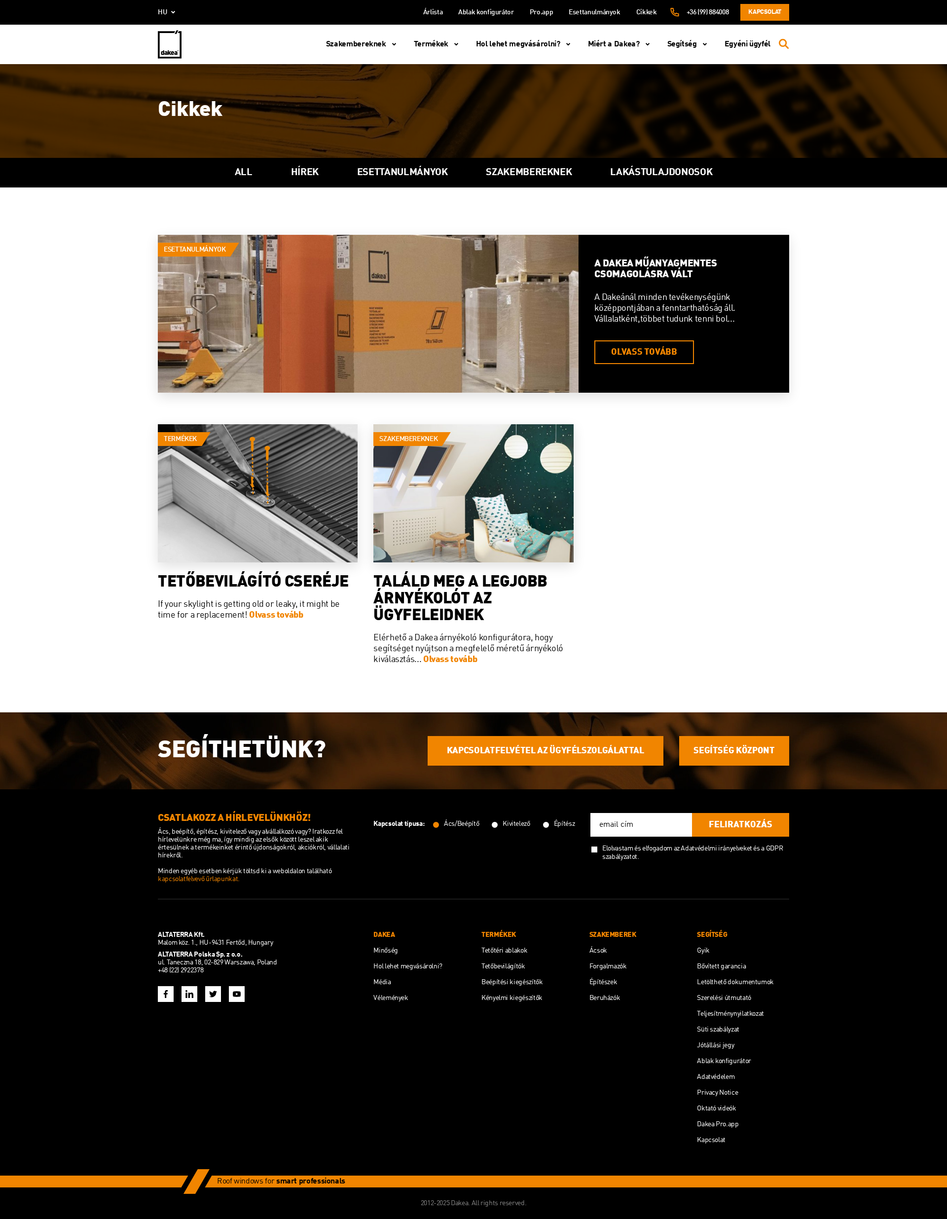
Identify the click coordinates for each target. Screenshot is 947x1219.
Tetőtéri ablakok (504, 950)
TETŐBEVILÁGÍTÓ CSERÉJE (253, 583)
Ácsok (598, 950)
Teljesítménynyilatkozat (730, 1013)
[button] (145, 172)
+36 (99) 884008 (708, 12)
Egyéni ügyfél (747, 44)
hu (162, 12)
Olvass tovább (644, 352)
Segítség (682, 44)
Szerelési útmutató (724, 998)
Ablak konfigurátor (486, 12)
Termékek (431, 44)
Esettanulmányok (594, 12)
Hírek (305, 173)
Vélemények (390, 998)
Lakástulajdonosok (661, 173)
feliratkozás (740, 824)
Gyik (703, 950)
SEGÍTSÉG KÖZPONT (733, 750)
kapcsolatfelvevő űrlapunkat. (199, 879)
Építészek (603, 982)
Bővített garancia (721, 966)
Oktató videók (716, 1108)
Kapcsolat (764, 12)
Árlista (432, 12)
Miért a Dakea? (614, 44)
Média (382, 982)
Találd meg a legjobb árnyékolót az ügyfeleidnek (460, 599)
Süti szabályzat (718, 1029)
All (244, 173)
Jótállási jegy (715, 1045)
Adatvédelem (715, 1076)
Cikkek (646, 12)
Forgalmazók (608, 966)
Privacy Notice (717, 1092)
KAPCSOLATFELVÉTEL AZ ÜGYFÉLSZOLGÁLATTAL (545, 750)
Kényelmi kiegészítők (512, 998)
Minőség (385, 950)
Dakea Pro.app (717, 1124)
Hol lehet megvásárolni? (518, 44)
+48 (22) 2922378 (180, 970)
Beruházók (604, 998)
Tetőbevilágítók (503, 966)
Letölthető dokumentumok (735, 982)
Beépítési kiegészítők (512, 982)
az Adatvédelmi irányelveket (714, 848)
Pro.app (541, 12)
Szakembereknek (356, 44)
